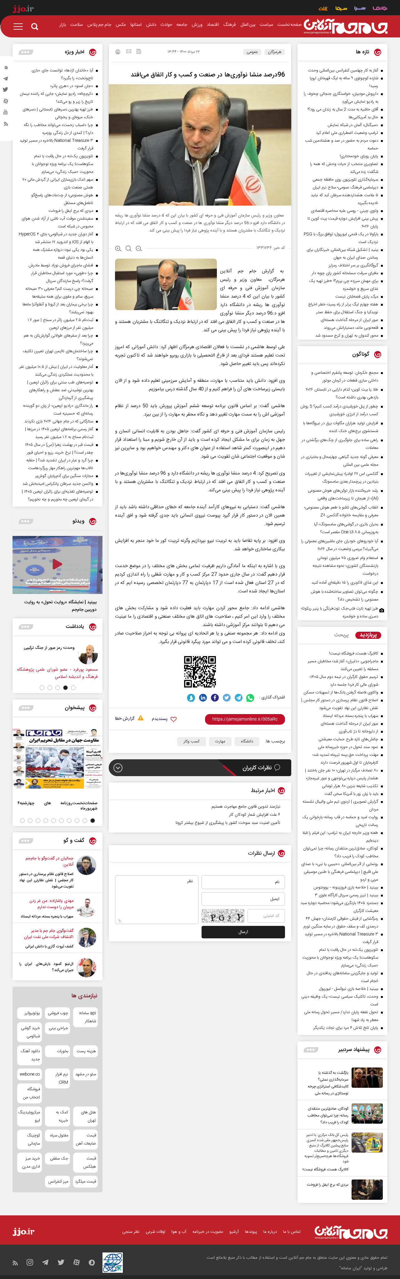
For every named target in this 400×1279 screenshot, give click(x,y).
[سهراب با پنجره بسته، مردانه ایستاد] (86, 909)
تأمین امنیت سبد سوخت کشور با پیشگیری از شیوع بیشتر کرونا (228, 822)
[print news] (117, 52)
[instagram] (6, 69)
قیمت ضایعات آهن (86, 1139)
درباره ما (270, 1231)
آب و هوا (179, 1231)
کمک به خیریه (62, 1116)
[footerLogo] (351, 1232)
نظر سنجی (130, 1231)
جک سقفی (59, 1158)
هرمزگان (275, 52)
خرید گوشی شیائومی (30, 1032)
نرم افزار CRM (62, 1078)
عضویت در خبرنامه (207, 1231)
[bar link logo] (23, 10)
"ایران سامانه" (350, 1268)
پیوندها (251, 1231)
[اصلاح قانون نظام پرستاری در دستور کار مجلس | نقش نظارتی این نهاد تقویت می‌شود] (86, 872)
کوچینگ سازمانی (33, 1139)
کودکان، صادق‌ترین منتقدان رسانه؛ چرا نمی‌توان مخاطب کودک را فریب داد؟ (328, 1116)
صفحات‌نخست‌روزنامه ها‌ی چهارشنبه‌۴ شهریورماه (58, 806)
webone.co (30, 1074)
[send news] (129, 52)
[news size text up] (118, 249)
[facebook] (215, 698)
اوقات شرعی (155, 1231)
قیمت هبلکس (89, 1162)
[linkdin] (203, 698)
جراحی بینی (58, 1028)
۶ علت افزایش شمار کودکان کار (254, 814)
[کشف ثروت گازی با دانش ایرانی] (86, 939)
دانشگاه (247, 741)
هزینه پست (86, 1051)
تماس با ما (292, 1231)
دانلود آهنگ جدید (30, 1055)
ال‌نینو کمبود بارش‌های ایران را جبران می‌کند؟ (46, 967)
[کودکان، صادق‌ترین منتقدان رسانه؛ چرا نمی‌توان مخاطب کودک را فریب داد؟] (365, 1114)
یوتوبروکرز (32, 1013)
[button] (73, 688)
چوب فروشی (58, 1013)
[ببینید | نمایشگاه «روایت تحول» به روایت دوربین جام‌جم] (57, 565)
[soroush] (191, 698)
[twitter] (6, 91)
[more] (311, 1050)
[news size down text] (139, 249)
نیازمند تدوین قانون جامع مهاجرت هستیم (246, 806)
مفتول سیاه (59, 1135)
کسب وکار (191, 741)
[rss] (6, 125)
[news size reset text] (128, 249)
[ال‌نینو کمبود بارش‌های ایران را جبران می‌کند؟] (86, 967)
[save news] (138, 52)
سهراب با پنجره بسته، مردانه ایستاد (47, 916)
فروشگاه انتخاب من (31, 1093)
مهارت (220, 741)
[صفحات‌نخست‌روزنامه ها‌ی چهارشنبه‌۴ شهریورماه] (57, 758)
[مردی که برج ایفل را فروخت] (365, 1189)
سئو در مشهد (85, 1074)
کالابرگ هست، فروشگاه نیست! (325, 1169)
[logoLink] (346, 26)
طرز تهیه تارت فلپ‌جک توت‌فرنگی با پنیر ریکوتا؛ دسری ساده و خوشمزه (339, 612)
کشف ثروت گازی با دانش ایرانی (49, 946)
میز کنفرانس (58, 1181)
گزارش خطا (124, 718)
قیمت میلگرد (85, 1181)
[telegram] (6, 80)
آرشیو (234, 1231)
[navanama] (380, 9)
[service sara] (360, 9)
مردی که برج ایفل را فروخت (327, 1185)
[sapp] (6, 113)
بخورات (62, 1051)
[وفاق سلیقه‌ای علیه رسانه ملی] (64, 654)
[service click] (323, 9)
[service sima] (341, 9)
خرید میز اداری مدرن (31, 1162)
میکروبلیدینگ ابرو (29, 1116)
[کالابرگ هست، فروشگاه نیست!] (365, 1152)
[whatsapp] (250, 698)
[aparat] (6, 102)
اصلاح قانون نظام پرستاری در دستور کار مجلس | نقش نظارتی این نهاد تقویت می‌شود (46, 880)
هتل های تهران (88, 1116)
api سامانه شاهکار (87, 1017)
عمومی (252, 52)
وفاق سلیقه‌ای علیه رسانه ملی (26, 647)
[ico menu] (20, 26)
